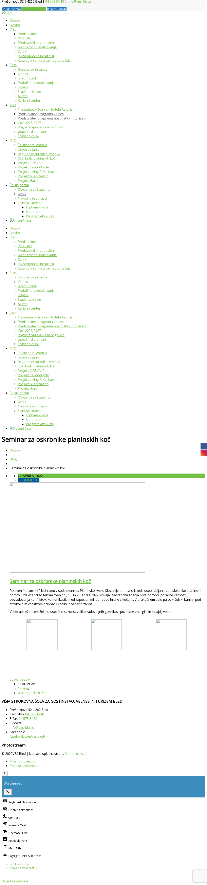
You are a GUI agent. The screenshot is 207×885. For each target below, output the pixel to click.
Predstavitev (27, 34)
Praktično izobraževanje (36, 82)
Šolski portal (11, 9)
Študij (14, 65)
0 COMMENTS (28, 480)
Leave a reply (20, 679)
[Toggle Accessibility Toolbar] (4, 773)
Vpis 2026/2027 (29, 123)
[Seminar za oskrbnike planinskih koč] (77, 571)
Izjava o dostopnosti (22, 868)
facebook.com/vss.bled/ (27, 736)
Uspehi (23, 87)
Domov (15, 20)
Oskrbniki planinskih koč (36, 158)
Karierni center (29, 100)
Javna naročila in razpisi (36, 56)
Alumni (23, 96)
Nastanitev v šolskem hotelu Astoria (45, 109)
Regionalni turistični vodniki (39, 154)
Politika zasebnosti (24, 765)
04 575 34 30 (28, 718)
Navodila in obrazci (32, 198)
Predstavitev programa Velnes (41, 114)
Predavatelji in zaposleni (36, 42)
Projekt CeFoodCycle (33, 167)
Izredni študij (57, 9)
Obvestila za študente (34, 189)
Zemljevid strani (19, 864)
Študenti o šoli (28, 136)
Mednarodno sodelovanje (37, 47)
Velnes (23, 74)
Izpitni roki (34, 211)
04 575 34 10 (34, 714)
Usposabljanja (28, 149)
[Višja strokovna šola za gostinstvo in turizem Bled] (7, 13)
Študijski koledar (30, 203)
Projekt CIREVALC (31, 163)
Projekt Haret (28, 180)
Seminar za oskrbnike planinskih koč (50, 581)
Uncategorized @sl (32, 692)
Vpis (13, 105)
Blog (13, 459)
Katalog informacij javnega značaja (44, 60)
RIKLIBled (25, 38)
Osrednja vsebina (15, 881)
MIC (13, 140)
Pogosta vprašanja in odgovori (41, 127)
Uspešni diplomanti (32, 131)
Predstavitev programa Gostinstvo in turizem (52, 118)
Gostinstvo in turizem (34, 69)
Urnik (22, 194)
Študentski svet (29, 91)
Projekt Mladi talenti (33, 176)
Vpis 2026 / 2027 (33, 9)
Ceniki (22, 51)
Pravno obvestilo (22, 761)
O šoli (14, 29)
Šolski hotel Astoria (32, 145)
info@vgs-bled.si (22, 727)
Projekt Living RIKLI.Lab (36, 171)
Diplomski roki (37, 207)
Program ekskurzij (40, 216)
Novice (15, 25)
